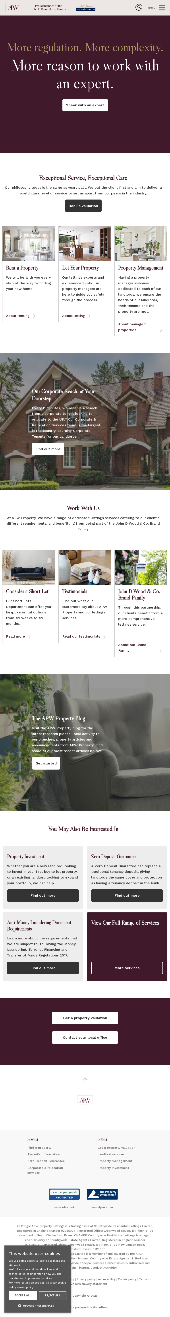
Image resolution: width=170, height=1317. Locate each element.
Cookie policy (127, 1279)
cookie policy (25, 1287)
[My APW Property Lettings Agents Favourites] (138, 9)
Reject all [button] (52, 1295)
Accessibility (107, 1279)
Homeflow (100, 1307)
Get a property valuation (116, 1147)
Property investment (113, 1168)
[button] (37, 1305)
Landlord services (110, 1154)
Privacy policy (86, 1279)
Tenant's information (43, 1154)
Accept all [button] (23, 1295)
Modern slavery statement (88, 1284)
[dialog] (37, 1279)
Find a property (39, 1147)
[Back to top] (85, 1100)
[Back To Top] (85, 1080)
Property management (114, 1161)
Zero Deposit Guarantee (46, 1161)
